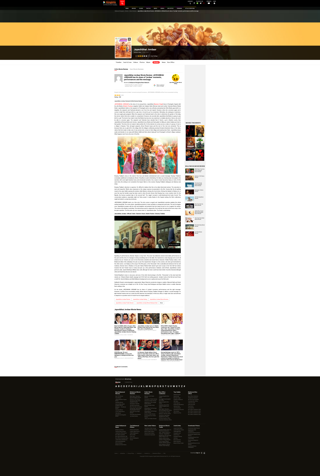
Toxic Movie (118, 397)
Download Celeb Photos (194, 428)
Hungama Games (178, 436)
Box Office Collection (193, 396)
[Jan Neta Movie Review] (189, 233)
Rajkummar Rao (177, 412)
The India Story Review (135, 414)
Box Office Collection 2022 (194, 411)
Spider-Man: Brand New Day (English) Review (135, 409)
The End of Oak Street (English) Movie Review (198, 184)
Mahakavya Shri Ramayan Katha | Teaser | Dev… (165, 436)
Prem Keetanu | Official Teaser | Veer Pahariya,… (164, 445)
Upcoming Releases (120, 441)
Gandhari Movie (119, 402)
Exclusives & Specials (149, 434)
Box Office (162, 392)
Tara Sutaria (176, 411)
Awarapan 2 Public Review (150, 399)
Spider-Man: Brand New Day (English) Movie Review (199, 212)
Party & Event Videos (149, 433)
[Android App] (201, 453)
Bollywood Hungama (119, 11)
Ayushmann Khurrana (179, 409)
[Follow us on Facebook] (194, 3)
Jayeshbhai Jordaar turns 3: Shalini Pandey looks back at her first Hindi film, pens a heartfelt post (148, 327)
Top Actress (191, 407)
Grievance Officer (156, 453)
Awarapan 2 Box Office (164, 412)
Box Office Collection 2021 (194, 412)
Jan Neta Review (134, 416)
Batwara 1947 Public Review (149, 397)
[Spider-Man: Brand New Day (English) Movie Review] (189, 212)
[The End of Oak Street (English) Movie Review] (189, 185)
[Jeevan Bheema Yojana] (199, 131)
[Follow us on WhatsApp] (197, 3)
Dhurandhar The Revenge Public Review (150, 409)
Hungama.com (177, 433)
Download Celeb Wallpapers (192, 430)
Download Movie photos (194, 432)
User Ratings (154, 56)
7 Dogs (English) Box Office (164, 397)
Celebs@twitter (177, 431)
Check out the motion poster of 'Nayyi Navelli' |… (165, 439)
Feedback (139, 453)
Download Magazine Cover (193, 441)
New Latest (150, 425)
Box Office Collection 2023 (194, 409)
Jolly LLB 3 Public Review (150, 418)
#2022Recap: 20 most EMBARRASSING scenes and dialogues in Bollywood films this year (124, 355)
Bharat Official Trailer (179, 443)
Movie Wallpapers (134, 438)
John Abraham (177, 407)
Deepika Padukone (178, 399)
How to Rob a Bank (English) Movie (120, 404)
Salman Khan (177, 406)
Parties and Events (134, 429)
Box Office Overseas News (121, 438)
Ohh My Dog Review (135, 405)
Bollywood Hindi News (120, 444)
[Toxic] (190, 131)
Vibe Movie (118, 413)
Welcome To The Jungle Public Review (150, 403)
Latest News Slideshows (121, 439)
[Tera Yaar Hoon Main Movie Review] (189, 219)
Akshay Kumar (177, 394)
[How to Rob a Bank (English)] (199, 143)
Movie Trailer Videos (149, 431)
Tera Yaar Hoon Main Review (135, 412)
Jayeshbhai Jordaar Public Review (125, 303)
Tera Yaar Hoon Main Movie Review (199, 218)
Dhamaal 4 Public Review (150, 400)
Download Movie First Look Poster (193, 438)
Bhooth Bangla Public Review (149, 406)
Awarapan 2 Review (134, 403)
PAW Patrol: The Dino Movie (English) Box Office (165, 409)
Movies (127, 11)
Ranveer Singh (177, 398)
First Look (132, 436)
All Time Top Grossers (193, 399)
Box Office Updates (120, 434)
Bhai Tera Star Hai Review (136, 407)
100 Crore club (191, 402)
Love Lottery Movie (119, 411)
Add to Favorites (129, 39)
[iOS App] (204, 453)
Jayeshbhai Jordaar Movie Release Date (147, 303)
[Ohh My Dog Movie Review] (189, 198)
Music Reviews (177, 441)
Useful (177, 425)
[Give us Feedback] (209, 3)
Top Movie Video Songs (150, 428)
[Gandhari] (190, 143)
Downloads (194, 425)
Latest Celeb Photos (135, 431)
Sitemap (176, 438)
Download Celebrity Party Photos (194, 435)
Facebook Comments (121, 366)
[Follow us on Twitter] (201, 3)
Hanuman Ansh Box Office (165, 419)
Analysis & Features (193, 397)
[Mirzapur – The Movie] (190, 155)
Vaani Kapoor (177, 402)
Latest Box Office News (121, 433)
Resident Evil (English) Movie (120, 415)
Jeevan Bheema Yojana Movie (120, 400)
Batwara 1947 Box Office (165, 413)
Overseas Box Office (193, 401)
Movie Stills (132, 434)
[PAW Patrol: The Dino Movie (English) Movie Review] (189, 171)
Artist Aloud (176, 434)
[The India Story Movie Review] (189, 226)
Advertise (122, 453)
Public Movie (148, 392)
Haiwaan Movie (119, 409)
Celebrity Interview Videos (150, 429)
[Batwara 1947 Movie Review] (189, 178)
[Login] (214, 3)
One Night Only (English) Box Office (165, 399)
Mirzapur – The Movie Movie (120, 407)
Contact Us (147, 453)
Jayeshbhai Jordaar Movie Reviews (159, 299)
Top (177, 392)
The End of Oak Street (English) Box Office (164, 416)
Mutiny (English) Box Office (164, 402)
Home (116, 453)
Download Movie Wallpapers (192, 446)
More (161, 303)
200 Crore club (191, 404)
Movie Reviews (133, 11)
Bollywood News (119, 429)
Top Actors (190, 406)
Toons (131, 439)
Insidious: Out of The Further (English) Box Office (164, 406)
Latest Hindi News (178, 428)
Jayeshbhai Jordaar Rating (140, 299)
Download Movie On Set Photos (194, 443)
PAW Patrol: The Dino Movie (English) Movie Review (199, 170)
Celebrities (128, 382)
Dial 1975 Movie (119, 396)
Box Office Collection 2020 (194, 414)
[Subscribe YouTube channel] (203, 3)
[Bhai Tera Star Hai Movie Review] (189, 205)
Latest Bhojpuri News (179, 429)
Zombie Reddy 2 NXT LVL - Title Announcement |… (165, 430)
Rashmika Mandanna (179, 404)
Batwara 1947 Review (135, 399)
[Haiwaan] (199, 155)
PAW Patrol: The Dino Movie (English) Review (135, 397)
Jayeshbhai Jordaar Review (123, 299)
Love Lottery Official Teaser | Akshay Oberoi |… (165, 442)
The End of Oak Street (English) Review (135, 401)
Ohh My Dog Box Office (164, 418)
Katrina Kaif (176, 396)
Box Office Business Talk (121, 436)
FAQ (164, 453)
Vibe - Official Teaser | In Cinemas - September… (164, 433)
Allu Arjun (176, 401)
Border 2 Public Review (149, 414)
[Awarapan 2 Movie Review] (189, 191)
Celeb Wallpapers (134, 433)
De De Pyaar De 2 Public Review (150, 416)
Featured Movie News (120, 431)
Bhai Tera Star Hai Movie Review (199, 204)
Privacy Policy (131, 453)
